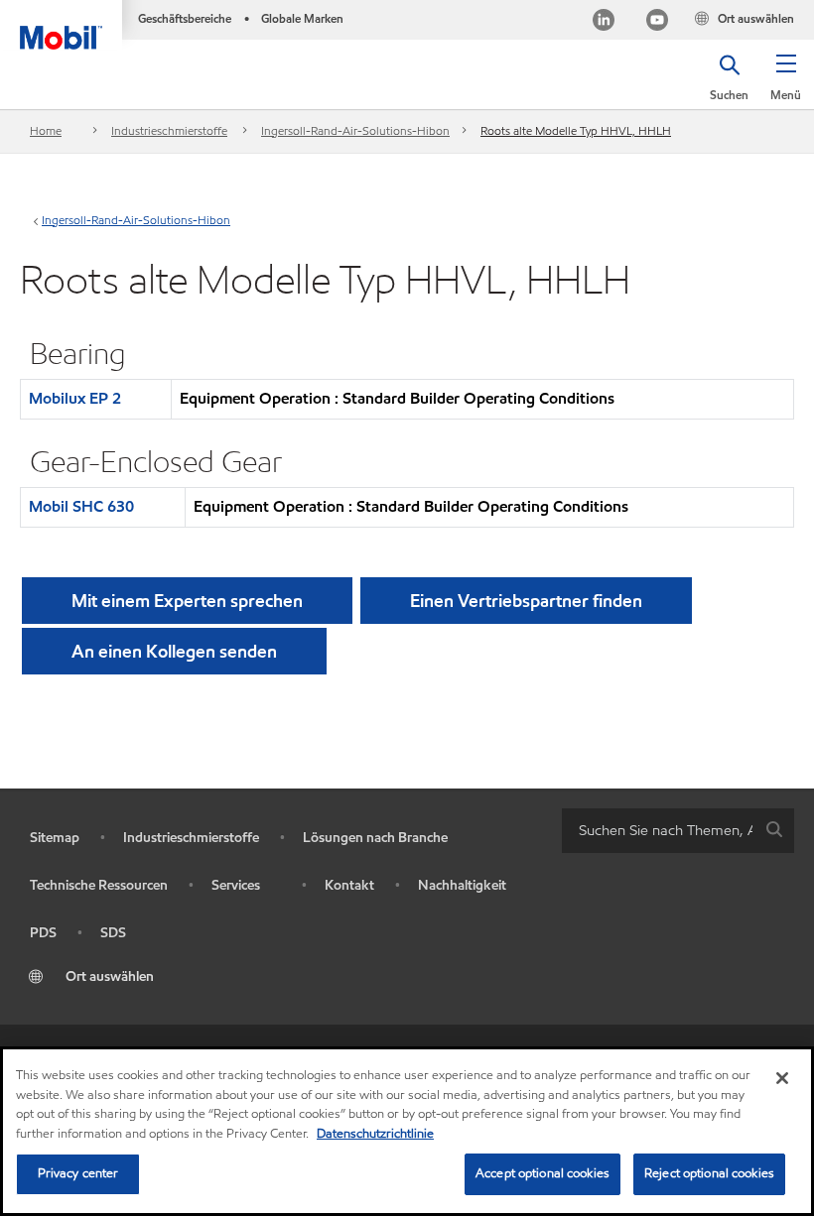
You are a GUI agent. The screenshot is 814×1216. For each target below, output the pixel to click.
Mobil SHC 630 (81, 506)
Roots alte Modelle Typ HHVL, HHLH (575, 130)
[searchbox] (658, 830)
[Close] (782, 1078)
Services (235, 885)
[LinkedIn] (603, 22)
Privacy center (78, 1173)
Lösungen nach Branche (375, 837)
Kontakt (349, 885)
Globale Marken (302, 18)
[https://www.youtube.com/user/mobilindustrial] (657, 22)
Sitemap (54, 837)
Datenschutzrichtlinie (375, 1134)
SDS (113, 932)
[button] (785, 84)
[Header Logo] (61, 25)
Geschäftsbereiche (184, 18)
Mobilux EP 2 (75, 398)
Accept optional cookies (542, 1173)
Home (46, 130)
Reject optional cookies (709, 1173)
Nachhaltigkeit (462, 885)
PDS (43, 932)
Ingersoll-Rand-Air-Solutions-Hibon (355, 130)
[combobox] (678, 830)
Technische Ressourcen (99, 885)
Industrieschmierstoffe (169, 130)
